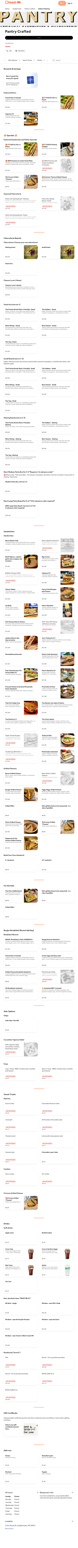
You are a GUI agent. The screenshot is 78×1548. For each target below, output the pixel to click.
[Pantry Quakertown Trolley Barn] (13, 2)
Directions (9, 1528)
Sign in (70, 3)
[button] (14, 60)
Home (7, 9)
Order (39, 38)
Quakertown (17, 9)
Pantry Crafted (30, 9)
